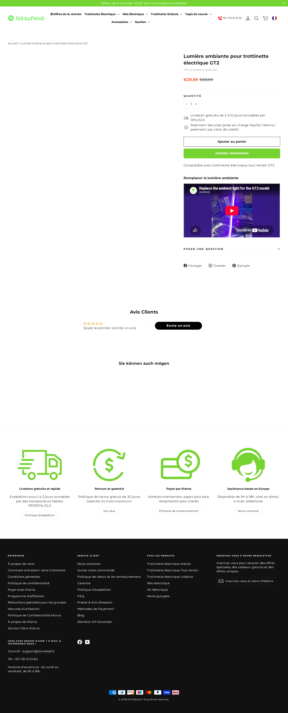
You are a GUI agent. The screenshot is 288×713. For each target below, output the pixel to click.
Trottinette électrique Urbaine (170, 577)
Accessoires (120, 22)
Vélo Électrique (133, 14)
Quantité (192, 95)
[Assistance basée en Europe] (248, 465)
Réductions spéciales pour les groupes (37, 602)
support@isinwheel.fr (38, 651)
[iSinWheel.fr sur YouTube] (87, 642)
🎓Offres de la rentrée (65, 14)
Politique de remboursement (179, 511)
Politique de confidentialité (28, 583)
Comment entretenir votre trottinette (36, 570)
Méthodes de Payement (95, 609)
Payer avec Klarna (21, 589)
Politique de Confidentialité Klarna (34, 615)
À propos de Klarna (22, 622)
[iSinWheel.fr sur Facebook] (79, 642)
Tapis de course (196, 14)
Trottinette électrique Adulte (169, 564)
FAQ (80, 596)
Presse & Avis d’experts (94, 602)
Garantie (84, 583)
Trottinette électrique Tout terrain (172, 570)
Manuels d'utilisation (23, 609)
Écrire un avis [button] (178, 325)
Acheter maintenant (232, 153)
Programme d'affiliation (26, 596)
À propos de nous (21, 564)
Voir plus (109, 511)
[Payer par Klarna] (179, 465)
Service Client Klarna (24, 628)
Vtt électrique (157, 589)
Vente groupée (158, 596)
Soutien (141, 22)
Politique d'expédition (40, 515)
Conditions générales (24, 577)
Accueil (13, 43)
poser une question (204, 249)
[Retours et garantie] (109, 465)
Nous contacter (248, 511)
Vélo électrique (158, 583)
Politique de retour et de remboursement (109, 577)
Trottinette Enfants (165, 14)
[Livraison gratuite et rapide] (40, 465)
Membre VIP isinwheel (94, 622)
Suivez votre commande (95, 570)
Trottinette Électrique (100, 14)
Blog (80, 615)
